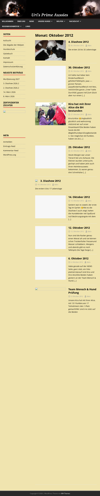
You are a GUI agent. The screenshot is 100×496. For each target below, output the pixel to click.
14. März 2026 (9, 92)
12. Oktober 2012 (79, 227)
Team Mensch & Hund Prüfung (82, 291)
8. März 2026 (8, 96)
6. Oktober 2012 (78, 258)
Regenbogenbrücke (10, 26)
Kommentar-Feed (10, 150)
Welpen (60, 21)
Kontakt (6, 58)
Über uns (21, 21)
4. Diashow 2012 (78, 42)
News (31, 21)
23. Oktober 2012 (79, 147)
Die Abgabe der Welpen (13, 45)
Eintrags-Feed (9, 146)
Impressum (8, 62)
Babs (89, 45)
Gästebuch (8, 53)
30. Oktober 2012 (79, 67)
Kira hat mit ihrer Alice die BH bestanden (79, 107)
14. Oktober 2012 (79, 197)
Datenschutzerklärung (13, 66)
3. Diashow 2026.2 (11, 83)
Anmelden (7, 142)
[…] (83, 95)
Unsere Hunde (44, 21)
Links (28, 26)
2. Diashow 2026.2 (11, 88)
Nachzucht (74, 21)
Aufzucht (7, 40)
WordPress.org (9, 155)
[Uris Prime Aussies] (50, 17)
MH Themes (65, 493)
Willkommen (7, 21)
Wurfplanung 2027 (11, 79)
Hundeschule (9, 49)
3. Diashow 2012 (50, 181)
